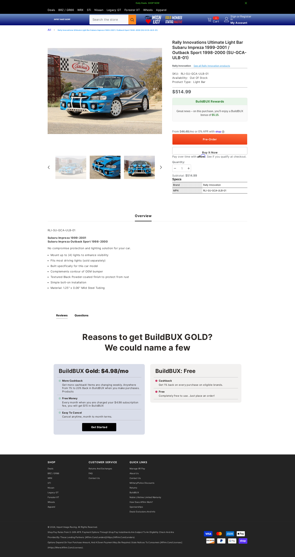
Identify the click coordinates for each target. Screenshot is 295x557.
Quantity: (178, 162)
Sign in (233, 18)
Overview (143, 216)
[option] (105, 91)
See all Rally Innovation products (212, 65)
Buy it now (210, 152)
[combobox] (108, 19)
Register (245, 16)
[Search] (112, 19)
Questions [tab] (81, 315)
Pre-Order (210, 139)
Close (245, 3)
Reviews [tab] (62, 315)
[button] (48, 167)
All (49, 29)
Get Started (99, 427)
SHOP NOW (153, 3)
